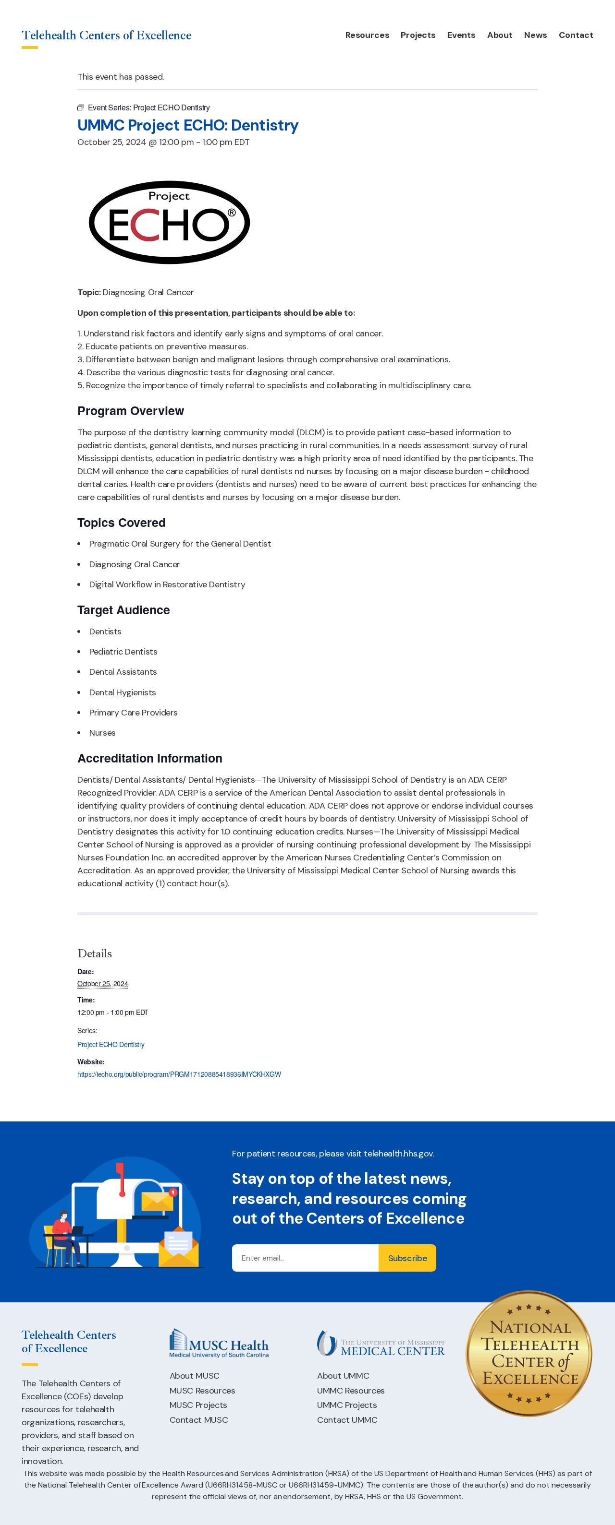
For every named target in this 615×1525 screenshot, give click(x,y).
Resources (367, 35)
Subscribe (408, 1258)
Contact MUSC (199, 1420)
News (535, 35)
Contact (576, 35)
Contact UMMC (347, 1420)
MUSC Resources (202, 1390)
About (500, 35)
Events (461, 35)
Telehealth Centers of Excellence (107, 35)
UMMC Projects (347, 1405)
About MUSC (195, 1376)
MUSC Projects (198, 1405)
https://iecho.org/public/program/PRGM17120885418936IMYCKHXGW (179, 1074)
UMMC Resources (351, 1390)
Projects (418, 35)
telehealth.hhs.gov (398, 1153)
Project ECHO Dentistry (111, 1044)
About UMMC (343, 1376)
